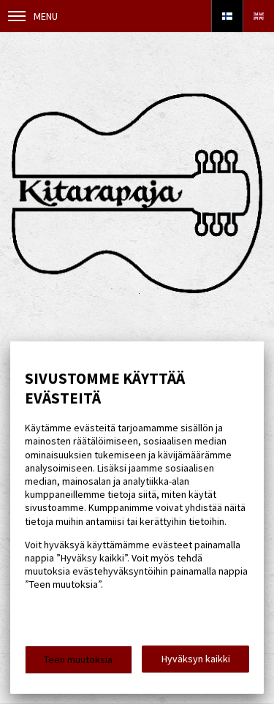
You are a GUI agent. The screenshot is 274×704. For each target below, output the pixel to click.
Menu (46, 16)
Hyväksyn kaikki (195, 658)
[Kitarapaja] (137, 290)
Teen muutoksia (78, 659)
